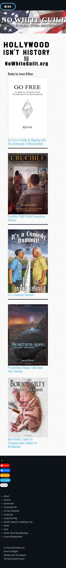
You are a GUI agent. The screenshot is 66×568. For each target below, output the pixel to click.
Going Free (8, 514)
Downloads (9, 503)
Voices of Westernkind (13, 536)
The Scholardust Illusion (14, 559)
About (6, 496)
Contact (7, 500)
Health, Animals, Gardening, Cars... (19, 522)
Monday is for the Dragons (15, 555)
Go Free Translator (11, 511)
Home (6, 525)
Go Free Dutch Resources (14, 548)
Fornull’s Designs (11, 551)
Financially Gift (10, 507)
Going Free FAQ (10, 518)
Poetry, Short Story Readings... (17, 533)
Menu (7, 6)
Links (6, 529)
